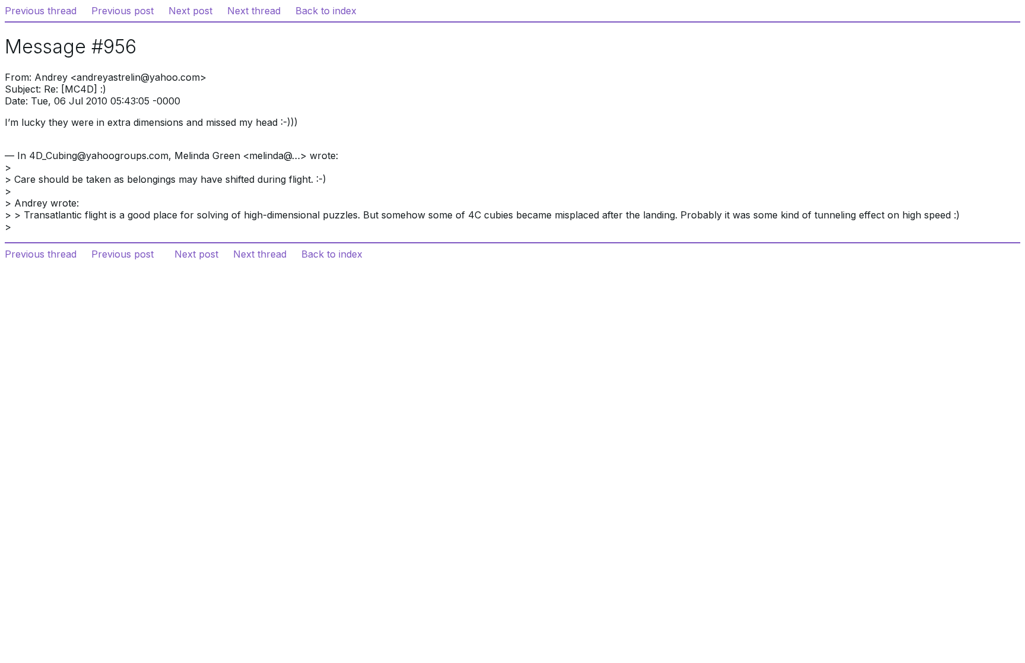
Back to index (325, 11)
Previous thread (41, 11)
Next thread (254, 11)
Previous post (122, 11)
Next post (190, 11)
